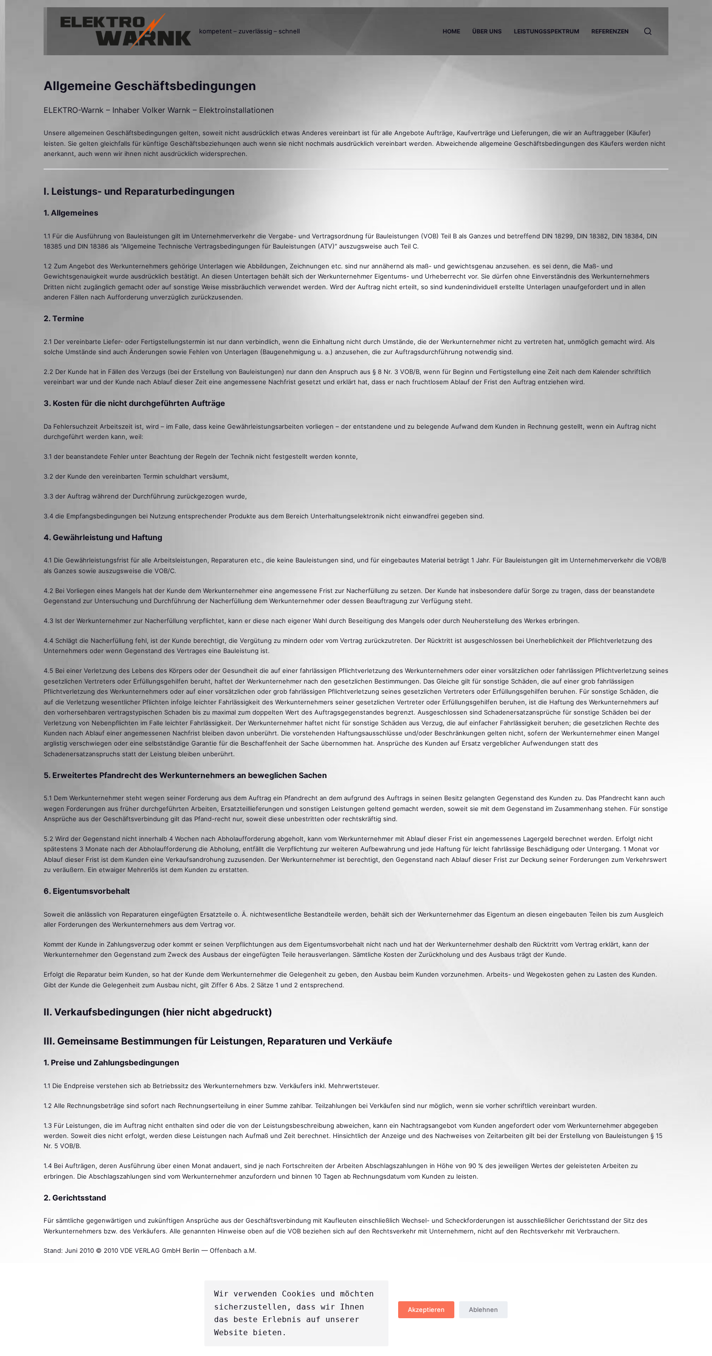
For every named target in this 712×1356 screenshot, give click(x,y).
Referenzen (610, 31)
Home (451, 31)
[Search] (647, 31)
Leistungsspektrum (546, 31)
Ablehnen (483, 1309)
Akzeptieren (426, 1309)
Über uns (487, 31)
